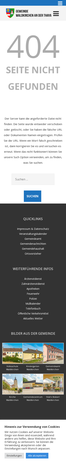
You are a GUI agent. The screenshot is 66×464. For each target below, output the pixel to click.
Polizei (33, 298)
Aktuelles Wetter (33, 318)
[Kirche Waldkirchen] (12, 393)
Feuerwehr (33, 293)
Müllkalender (33, 303)
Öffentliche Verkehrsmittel (33, 313)
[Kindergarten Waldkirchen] (33, 363)
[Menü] (56, 13)
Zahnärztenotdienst (33, 283)
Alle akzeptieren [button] (37, 455)
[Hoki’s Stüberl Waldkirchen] (53, 393)
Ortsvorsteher (33, 253)
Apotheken (33, 288)
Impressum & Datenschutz (33, 229)
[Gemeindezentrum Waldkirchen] (33, 393)
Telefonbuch (33, 308)
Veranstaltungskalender (33, 233)
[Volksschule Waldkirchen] (12, 363)
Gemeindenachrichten (33, 243)
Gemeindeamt (33, 238)
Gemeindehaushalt (33, 248)
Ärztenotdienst (33, 278)
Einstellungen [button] (14, 455)
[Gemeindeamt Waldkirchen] (53, 363)
